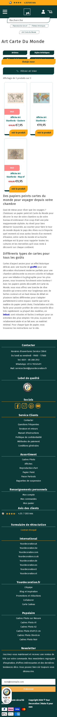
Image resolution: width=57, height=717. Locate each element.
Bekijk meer (28, 61)
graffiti (33, 267)
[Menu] (5, 11)
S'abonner (28, 689)
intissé (6, 314)
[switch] (6, 701)
